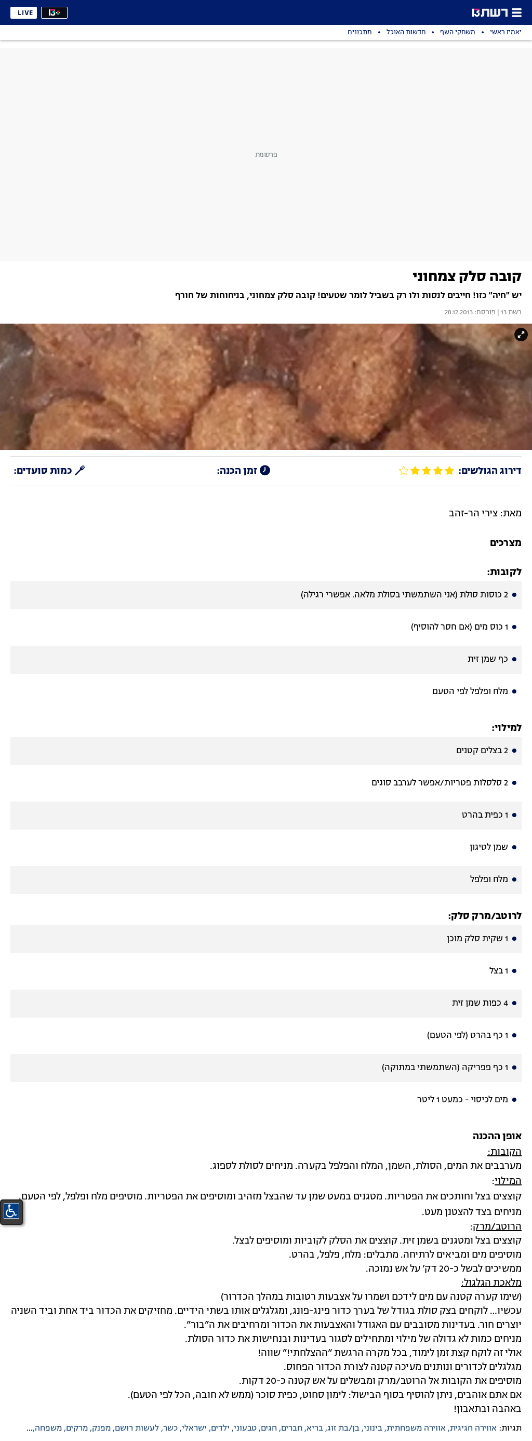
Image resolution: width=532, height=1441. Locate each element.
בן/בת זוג (343, 1428)
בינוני (373, 1428)
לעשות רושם (137, 1428)
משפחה (48, 1428)
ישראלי (194, 1428)
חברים (291, 1428)
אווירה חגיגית (473, 1428)
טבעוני (245, 1428)
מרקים (77, 1428)
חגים (269, 1428)
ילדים (220, 1428)
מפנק (101, 1428)
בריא (315, 1428)
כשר (170, 1428)
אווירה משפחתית (416, 1428)
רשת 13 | (509, 313)
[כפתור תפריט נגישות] (11, 1211)
